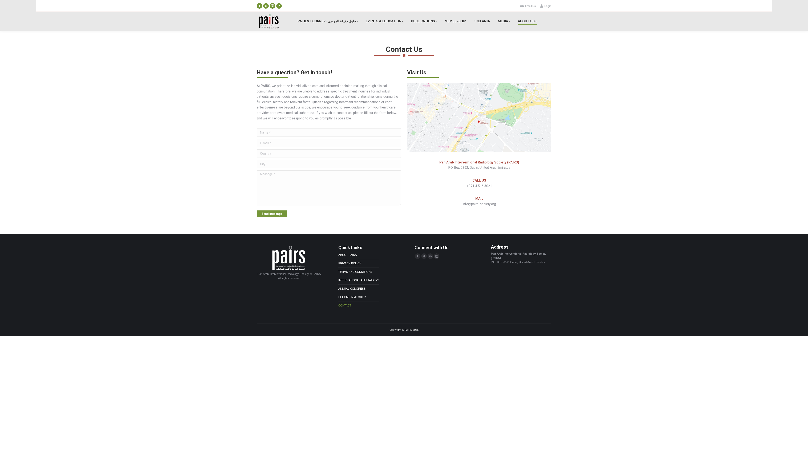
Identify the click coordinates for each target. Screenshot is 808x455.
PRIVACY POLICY (349, 263)
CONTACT (344, 305)
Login (547, 6)
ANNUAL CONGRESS (352, 288)
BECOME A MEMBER (352, 297)
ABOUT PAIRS (347, 255)
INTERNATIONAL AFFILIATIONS (358, 280)
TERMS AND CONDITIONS (355, 271)
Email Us (530, 6)
